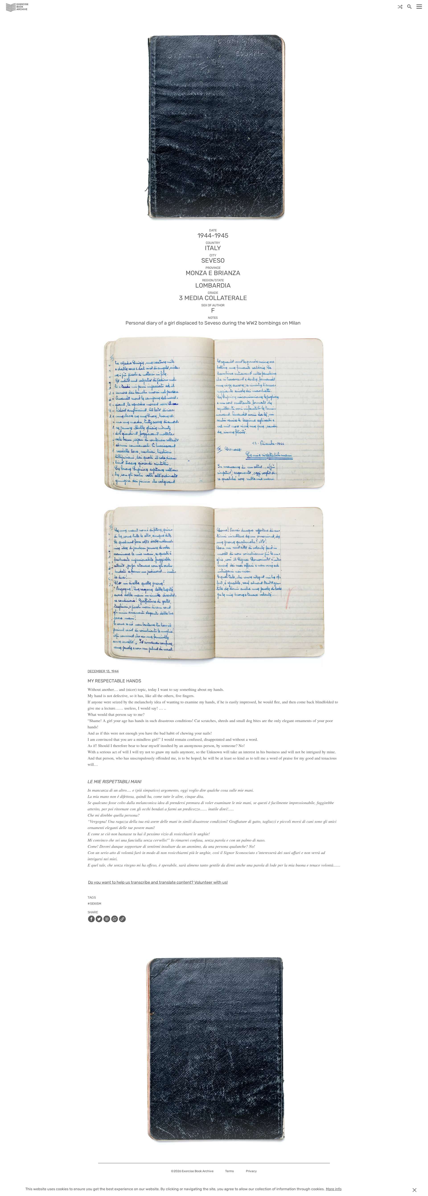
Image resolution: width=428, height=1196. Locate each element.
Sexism (95, 904)
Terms (229, 1171)
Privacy (251, 1171)
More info (334, 1189)
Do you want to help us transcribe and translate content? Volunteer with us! (158, 882)
